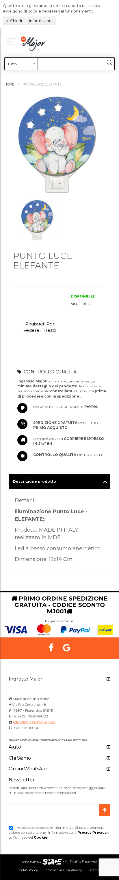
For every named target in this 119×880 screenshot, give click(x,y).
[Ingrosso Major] (34, 44)
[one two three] (12, 41)
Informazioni (40, 20)
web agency (31, 861)
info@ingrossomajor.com (34, 722)
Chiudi (15, 20)
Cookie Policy (28, 870)
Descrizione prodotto (34, 481)
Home (9, 84)
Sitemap (95, 870)
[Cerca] (109, 62)
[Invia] (104, 810)
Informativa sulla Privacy (63, 870)
